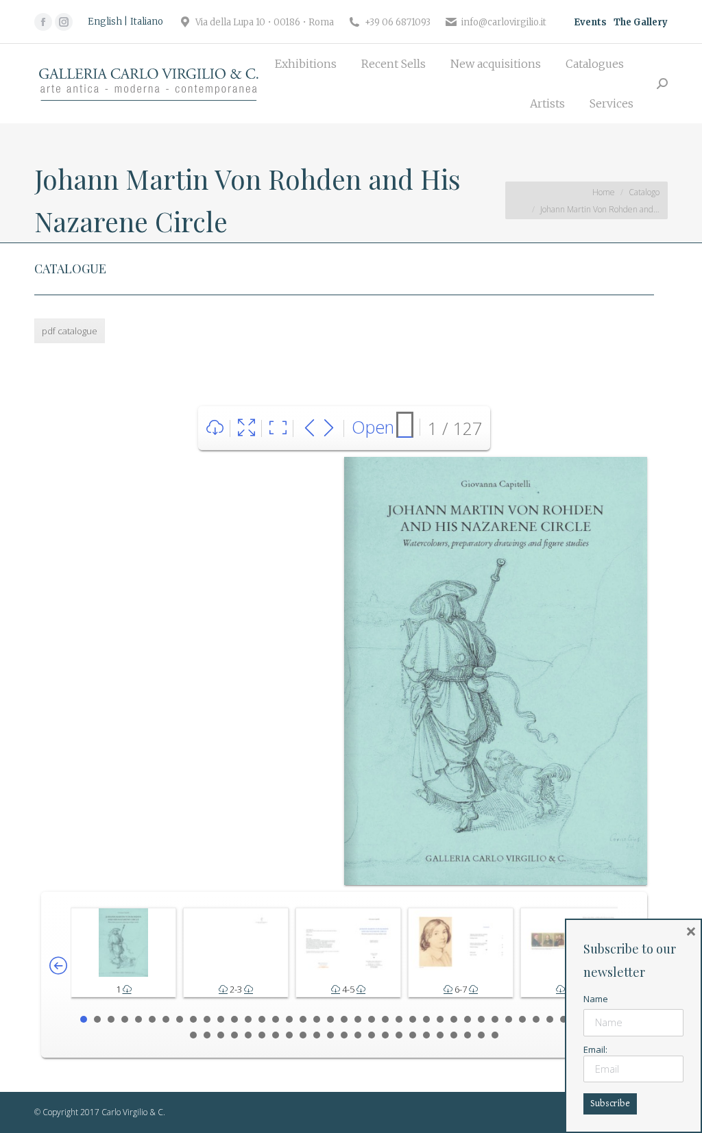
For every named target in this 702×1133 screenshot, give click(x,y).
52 (357, 1035)
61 (481, 1035)
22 (371, 1019)
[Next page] (328, 428)
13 (248, 1019)
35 (549, 1019)
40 (193, 1035)
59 (453, 1035)
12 (234, 1019)
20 (344, 1019)
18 (316, 1019)
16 (289, 1019)
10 (207, 1019)
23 (385, 1019)
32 (508, 1019)
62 (495, 1035)
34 (536, 1019)
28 (453, 1019)
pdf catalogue (69, 331)
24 (399, 1019)
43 (234, 1035)
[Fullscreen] (246, 428)
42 (220, 1035)
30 (481, 1019)
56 (412, 1035)
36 (563, 1019)
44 (248, 1035)
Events (590, 22)
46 (275, 1035)
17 (303, 1019)
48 (303, 1035)
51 (344, 1035)
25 (412, 1019)
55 (399, 1035)
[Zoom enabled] (278, 428)
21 (357, 1019)
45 (261, 1035)
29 (467, 1019)
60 (467, 1035)
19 (330, 1019)
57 (426, 1035)
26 (426, 1019)
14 (261, 1019)
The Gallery (641, 22)
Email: (595, 1049)
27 (440, 1019)
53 (371, 1035)
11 (220, 1019)
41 (207, 1035)
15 (275, 1019)
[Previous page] (309, 428)
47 (289, 1035)
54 (385, 1035)
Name (595, 999)
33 (522, 1019)
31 (495, 1019)
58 (440, 1035)
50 (330, 1035)
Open (373, 426)
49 (316, 1035)
